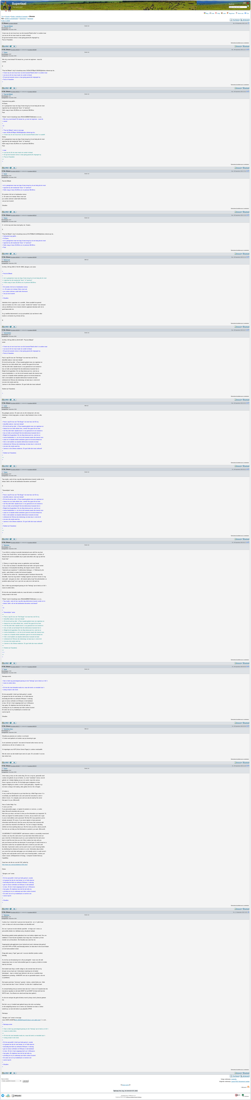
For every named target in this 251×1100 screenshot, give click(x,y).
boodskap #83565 (15, 542)
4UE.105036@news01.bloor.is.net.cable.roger (27, 1020)
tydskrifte (233, 1079)
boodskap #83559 (15, 403)
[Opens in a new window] (244, 3)
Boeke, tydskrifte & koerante (19, 16)
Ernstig (7, 16)
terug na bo (125, 1085)
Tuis (247, 13)
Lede (224, 13)
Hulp (218, 13)
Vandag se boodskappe (11, 18)
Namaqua (6, 545)
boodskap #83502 (15, 49)
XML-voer (244, 1087)
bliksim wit (7, 260)
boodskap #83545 (15, 257)
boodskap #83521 (15, 91)
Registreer (231, 13)
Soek (212, 13)
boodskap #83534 (15, 215)
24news (6, 23)
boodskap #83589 (15, 766)
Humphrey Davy (8, 729)
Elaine (5, 52)
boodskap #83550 (15, 330)
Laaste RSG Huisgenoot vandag (240, 1081)
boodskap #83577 (15, 726)
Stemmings (23, 18)
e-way (5, 406)
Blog (206, 13)
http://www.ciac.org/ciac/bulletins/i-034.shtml (14, 864)
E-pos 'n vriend (5, 20)
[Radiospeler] (247, 3)
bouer (5, 174)
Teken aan (240, 13)
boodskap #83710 (15, 912)
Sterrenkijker (7, 333)
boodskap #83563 (15, 469)
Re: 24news (7, 49)
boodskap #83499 (13, 23)
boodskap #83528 (15, 171)
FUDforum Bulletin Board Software (133, 1097)
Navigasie (30, 18)
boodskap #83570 (15, 666)
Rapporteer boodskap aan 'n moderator (240, 42)
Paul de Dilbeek (8, 26)
